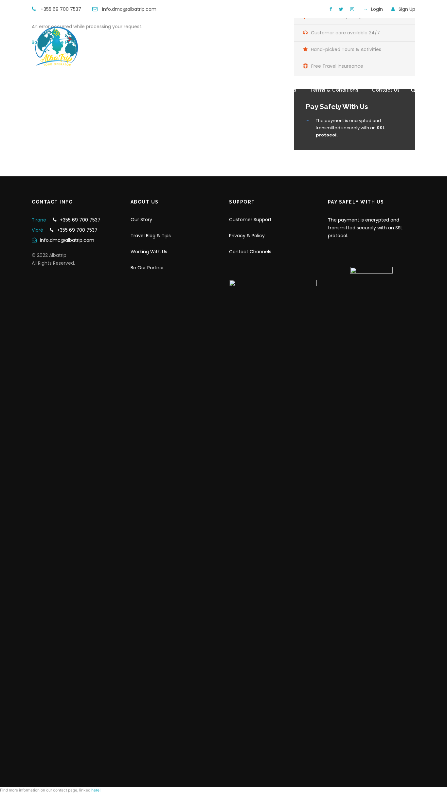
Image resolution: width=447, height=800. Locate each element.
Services (286, 90)
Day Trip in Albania (179, 90)
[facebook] (331, 9)
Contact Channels (250, 251)
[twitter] (341, 9)
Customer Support (250, 219)
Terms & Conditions (334, 90)
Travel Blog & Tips (151, 235)
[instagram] (352, 9)
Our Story (141, 219)
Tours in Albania (123, 90)
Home (52, 90)
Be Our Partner (147, 267)
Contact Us (386, 90)
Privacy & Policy (247, 235)
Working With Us (149, 251)
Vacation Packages (239, 90)
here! (95, 790)
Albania (82, 90)
